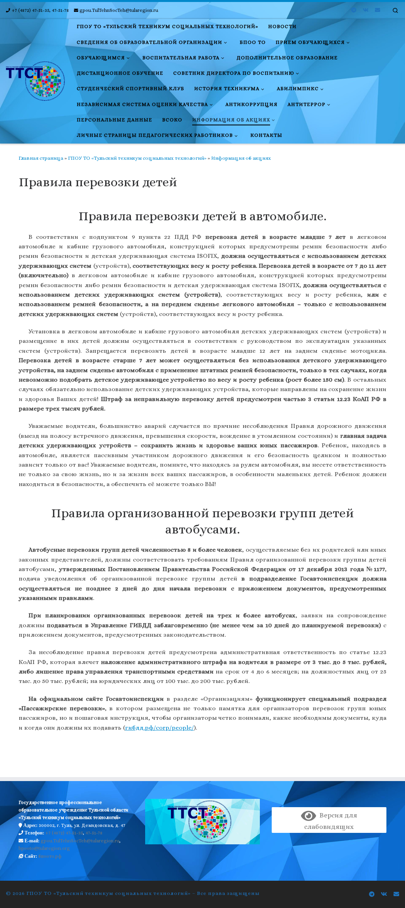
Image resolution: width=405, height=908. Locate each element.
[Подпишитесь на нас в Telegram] (353, 10)
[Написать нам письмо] (377, 10)
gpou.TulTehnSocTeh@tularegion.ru (80, 841)
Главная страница (41, 158)
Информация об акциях (241, 158)
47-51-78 (93, 833)
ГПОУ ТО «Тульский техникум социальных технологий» (137, 158)
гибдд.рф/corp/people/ (159, 727)
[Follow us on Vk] (366, 10)
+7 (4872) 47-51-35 (64, 833)
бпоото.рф (50, 856)
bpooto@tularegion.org (44, 848)
